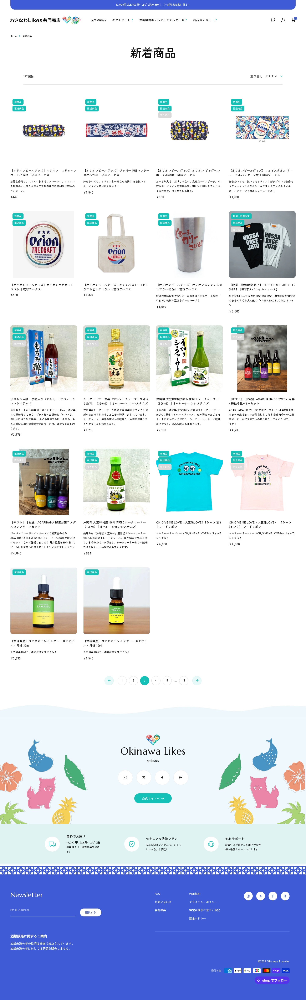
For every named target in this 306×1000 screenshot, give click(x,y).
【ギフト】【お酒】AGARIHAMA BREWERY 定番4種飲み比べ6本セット (262, 401)
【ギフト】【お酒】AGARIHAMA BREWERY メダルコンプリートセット (43, 524)
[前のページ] (109, 680)
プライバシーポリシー (203, 902)
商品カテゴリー (203, 20)
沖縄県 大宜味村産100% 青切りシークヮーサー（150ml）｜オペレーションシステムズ (114, 524)
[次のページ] (197, 680)
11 (184, 680)
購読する (90, 912)
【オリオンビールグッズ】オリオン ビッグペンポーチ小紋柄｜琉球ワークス (188, 172)
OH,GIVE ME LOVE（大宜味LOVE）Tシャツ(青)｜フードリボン (188, 524)
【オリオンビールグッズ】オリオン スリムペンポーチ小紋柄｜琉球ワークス (43, 172)
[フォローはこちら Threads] (181, 777)
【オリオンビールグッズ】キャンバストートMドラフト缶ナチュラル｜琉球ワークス (115, 287)
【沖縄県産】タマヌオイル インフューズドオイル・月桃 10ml (115, 643)
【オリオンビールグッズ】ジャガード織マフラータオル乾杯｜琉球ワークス (116, 172)
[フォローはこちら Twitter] (144, 777)
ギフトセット (121, 20)
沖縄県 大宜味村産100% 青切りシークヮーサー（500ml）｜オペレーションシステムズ (187, 401)
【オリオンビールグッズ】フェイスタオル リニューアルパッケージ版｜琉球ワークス (261, 172)
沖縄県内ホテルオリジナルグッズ (161, 20)
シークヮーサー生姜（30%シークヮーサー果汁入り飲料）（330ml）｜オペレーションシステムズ (116, 401)
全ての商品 (98, 20)
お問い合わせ (163, 902)
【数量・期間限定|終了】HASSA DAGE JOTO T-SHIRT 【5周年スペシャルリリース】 (262, 287)
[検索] (272, 20)
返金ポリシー (197, 918)
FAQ (157, 894)
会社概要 (160, 910)
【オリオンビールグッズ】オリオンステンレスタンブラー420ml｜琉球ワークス (189, 287)
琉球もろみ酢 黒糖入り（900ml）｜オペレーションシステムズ (42, 401)
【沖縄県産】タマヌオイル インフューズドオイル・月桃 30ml (42, 643)
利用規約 (194, 894)
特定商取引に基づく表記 (204, 910)
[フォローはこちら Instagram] (125, 777)
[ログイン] (283, 20)
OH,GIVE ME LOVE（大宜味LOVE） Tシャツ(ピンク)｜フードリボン (260, 524)
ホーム (13, 35)
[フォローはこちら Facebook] (162, 777)
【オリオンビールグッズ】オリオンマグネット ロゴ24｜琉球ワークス (41, 287)
